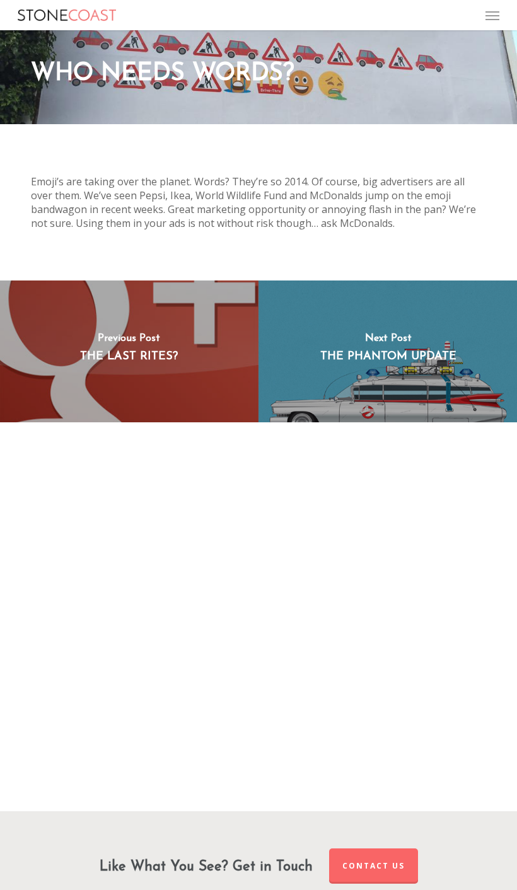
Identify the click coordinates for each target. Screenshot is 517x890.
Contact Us (373, 865)
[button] (492, 15)
